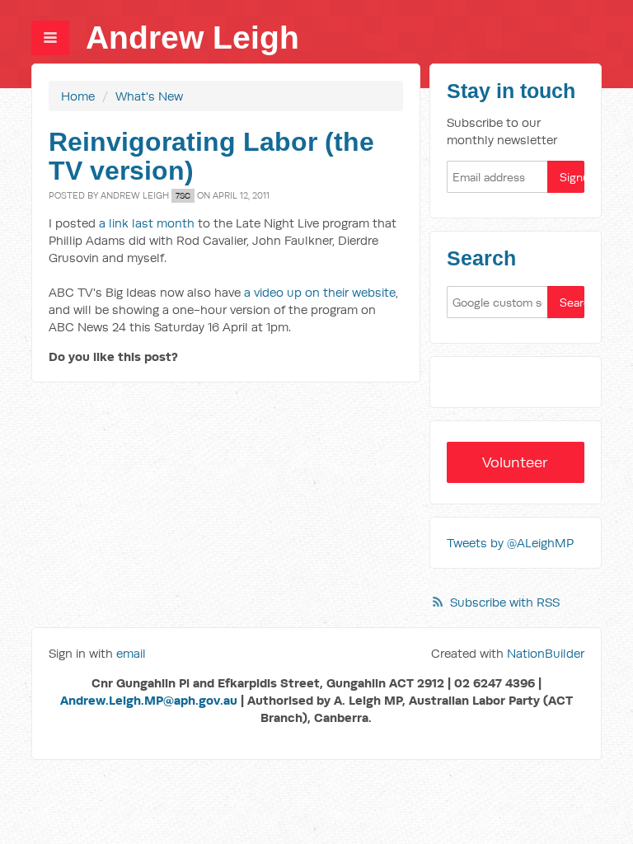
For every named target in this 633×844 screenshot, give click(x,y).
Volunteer (515, 461)
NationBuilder (545, 653)
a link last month (147, 223)
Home (78, 96)
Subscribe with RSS (505, 602)
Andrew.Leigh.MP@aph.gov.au (148, 700)
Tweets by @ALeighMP (510, 543)
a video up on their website (320, 292)
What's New (149, 96)
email (131, 653)
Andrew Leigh (192, 37)
